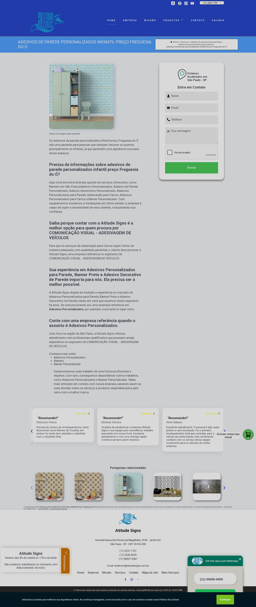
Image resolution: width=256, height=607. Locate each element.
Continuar (225, 599)
